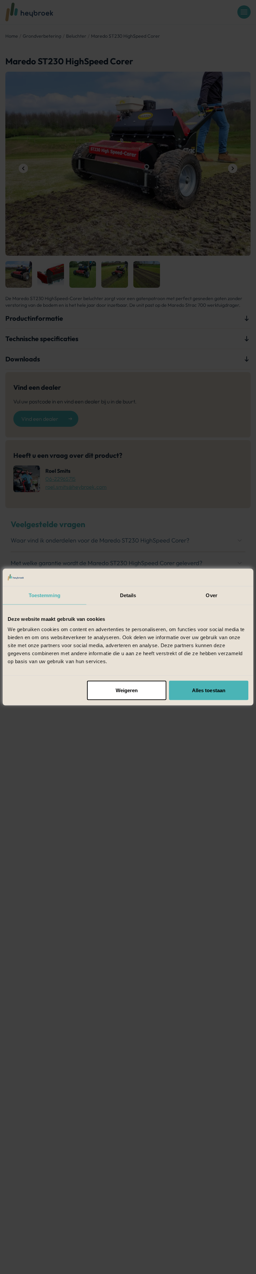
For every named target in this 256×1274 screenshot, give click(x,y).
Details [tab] (128, 595)
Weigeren (127, 690)
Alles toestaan (208, 690)
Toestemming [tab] (44, 595)
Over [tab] (211, 595)
